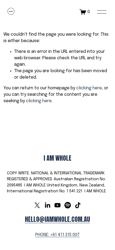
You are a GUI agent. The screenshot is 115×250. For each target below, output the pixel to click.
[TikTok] (78, 205)
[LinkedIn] (47, 205)
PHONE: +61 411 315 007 (57, 235)
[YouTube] (57, 205)
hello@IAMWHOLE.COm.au (57, 219)
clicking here (89, 88)
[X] (37, 205)
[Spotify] (67, 205)
